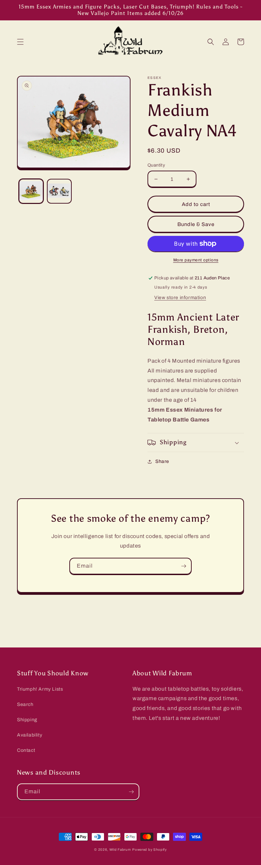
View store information (180, 297)
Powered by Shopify (149, 849)
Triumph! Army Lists (40, 689)
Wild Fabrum (120, 849)
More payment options (196, 260)
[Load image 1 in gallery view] (31, 191)
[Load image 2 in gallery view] (59, 191)
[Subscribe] (183, 566)
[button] (20, 41)
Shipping (27, 719)
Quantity (156, 165)
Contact (26, 750)
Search (25, 704)
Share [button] (162, 461)
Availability (29, 735)
